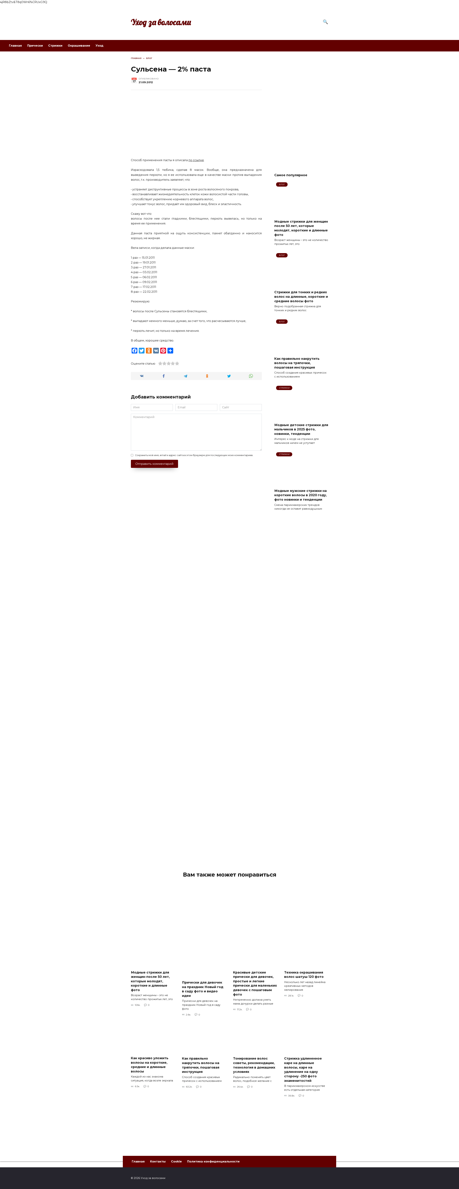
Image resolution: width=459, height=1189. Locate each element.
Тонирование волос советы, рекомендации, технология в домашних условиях (254, 1065)
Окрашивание (79, 45)
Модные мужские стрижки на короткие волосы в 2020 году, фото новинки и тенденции (300, 495)
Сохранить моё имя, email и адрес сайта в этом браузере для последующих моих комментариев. (194, 455)
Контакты (158, 1161)
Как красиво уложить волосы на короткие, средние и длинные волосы (149, 1064)
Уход (99, 45)
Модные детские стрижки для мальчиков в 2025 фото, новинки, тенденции (301, 429)
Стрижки (55, 45)
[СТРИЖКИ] (301, 417)
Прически (35, 45)
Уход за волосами (161, 22)
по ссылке (196, 160)
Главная (15, 45)
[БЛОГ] (301, 214)
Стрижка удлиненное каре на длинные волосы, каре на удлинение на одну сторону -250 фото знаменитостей (303, 1069)
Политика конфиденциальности (213, 1161)
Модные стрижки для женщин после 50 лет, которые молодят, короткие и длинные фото (301, 227)
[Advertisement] (301, 110)
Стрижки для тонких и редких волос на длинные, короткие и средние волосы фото (301, 296)
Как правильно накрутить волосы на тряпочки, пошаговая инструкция (297, 363)
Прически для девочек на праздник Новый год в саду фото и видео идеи (202, 989)
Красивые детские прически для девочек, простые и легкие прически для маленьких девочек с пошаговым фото (255, 983)
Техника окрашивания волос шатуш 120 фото (304, 974)
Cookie (176, 1161)
